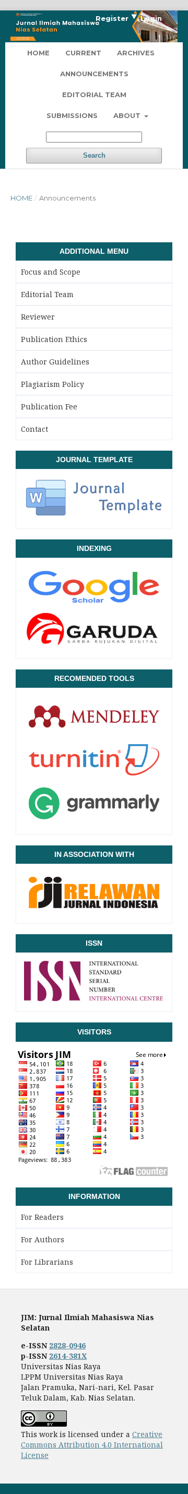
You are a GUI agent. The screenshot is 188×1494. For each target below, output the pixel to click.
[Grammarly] (94, 820)
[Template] (94, 514)
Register (112, 18)
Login (151, 18)
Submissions (72, 115)
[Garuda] (94, 644)
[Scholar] (94, 603)
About (128, 115)
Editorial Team (94, 94)
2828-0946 (67, 1345)
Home (38, 53)
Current (83, 53)
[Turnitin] (94, 776)
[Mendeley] (94, 733)
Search (94, 155)
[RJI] (94, 909)
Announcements (94, 73)
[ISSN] (94, 997)
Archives (136, 53)
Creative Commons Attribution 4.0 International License (92, 1444)
